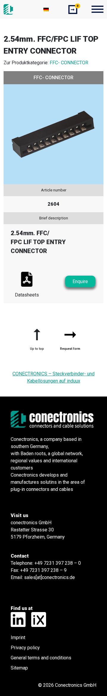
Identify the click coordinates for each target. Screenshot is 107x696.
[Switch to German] (46, 9)
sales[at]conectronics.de (49, 577)
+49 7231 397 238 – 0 (57, 563)
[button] (37, 337)
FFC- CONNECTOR (69, 62)
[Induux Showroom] (36, 619)
